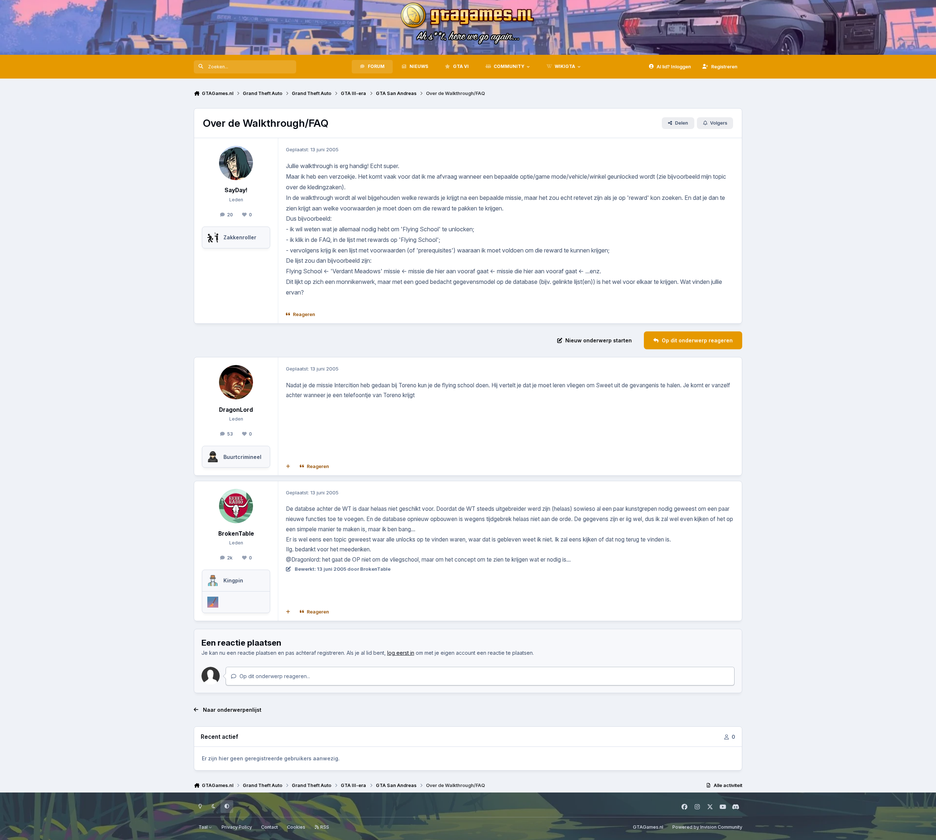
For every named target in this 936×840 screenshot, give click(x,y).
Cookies (296, 827)
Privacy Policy (237, 827)
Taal (204, 827)
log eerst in (400, 653)
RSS (324, 827)
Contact (269, 827)
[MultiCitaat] (288, 466)
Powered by (707, 827)
